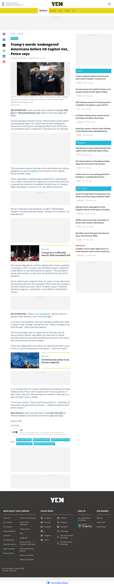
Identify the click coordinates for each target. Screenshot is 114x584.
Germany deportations (44, 444)
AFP (33, 58)
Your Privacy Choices (59, 582)
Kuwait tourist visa (60, 440)
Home (13, 33)
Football (79, 83)
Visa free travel (24, 440)
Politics (79, 227)
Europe (53, 10)
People (79, 135)
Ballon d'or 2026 (24, 444)
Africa (67, 10)
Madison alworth (41, 440)
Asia (60, 10)
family (34, 171)
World (43, 10)
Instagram (45, 314)
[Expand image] (68, 65)
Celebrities (80, 122)
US (73, 10)
